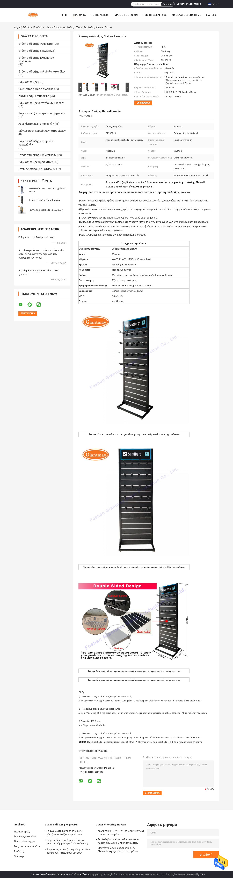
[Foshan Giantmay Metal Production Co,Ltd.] (33, 15)
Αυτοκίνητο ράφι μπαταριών (36, 123)
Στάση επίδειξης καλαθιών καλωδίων (41, 71)
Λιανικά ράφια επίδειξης (60, 27)
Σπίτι (65, 15)
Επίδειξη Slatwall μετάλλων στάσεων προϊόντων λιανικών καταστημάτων (118, 841)
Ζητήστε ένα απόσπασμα (189, 4)
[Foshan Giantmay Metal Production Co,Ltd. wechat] (41, 304)
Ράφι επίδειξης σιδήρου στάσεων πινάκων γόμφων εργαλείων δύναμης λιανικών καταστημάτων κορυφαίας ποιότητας (67, 842)
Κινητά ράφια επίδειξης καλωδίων (46, 210)
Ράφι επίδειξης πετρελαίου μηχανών (41, 113)
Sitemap (19, 856)
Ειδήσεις (211, 15)
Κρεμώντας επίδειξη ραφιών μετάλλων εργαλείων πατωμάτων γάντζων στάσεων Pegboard (68, 851)
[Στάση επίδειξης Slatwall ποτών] (21, 200)
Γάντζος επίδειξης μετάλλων (36, 169)
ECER (202, 874)
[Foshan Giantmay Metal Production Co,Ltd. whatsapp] (31, 304)
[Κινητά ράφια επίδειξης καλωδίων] (21, 210)
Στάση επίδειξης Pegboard (35, 43)
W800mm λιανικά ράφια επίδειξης (152, 742)
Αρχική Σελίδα (22, 27)
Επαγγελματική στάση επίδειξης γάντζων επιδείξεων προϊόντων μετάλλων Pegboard (65, 833)
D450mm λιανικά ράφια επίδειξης (186, 742)
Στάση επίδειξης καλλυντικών (37, 155)
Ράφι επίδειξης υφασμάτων (35, 162)
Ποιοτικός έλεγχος (155, 15)
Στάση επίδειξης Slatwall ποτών (44, 200)
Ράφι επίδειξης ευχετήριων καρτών (41, 103)
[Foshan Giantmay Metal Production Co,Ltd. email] (22, 304)
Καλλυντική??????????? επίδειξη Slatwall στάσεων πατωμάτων (121, 833)
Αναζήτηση (168, 4)
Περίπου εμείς (99, 15)
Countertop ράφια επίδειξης (35, 89)
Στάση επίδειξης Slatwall (34, 50)
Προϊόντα (79, 15)
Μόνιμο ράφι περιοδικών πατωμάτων (42, 130)
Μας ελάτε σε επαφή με (186, 15)
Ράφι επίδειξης (28, 82)
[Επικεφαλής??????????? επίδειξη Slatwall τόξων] (21, 190)
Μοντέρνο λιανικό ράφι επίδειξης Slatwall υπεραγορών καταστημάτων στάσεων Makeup (118, 850)
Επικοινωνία (143, 102)
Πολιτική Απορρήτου (41, 874)
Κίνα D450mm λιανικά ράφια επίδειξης (70, 874)
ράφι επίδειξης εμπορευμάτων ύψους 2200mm (112, 742)
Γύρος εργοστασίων (125, 15)
